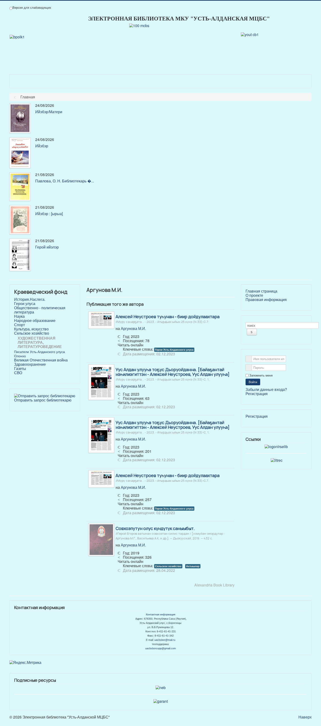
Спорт (19, 325)
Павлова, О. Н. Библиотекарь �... (64, 181)
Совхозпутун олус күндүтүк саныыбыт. (170, 532)
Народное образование (34, 320)
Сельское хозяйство (31, 333)
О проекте (254, 295)
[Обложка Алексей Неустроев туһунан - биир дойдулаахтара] (101, 319)
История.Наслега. (29, 299)
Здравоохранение (30, 364)
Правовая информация (266, 299)
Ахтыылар (193, 566)
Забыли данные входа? (266, 389)
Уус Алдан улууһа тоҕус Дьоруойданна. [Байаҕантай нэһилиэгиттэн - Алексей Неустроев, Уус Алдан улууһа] (173, 374)
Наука (19, 316)
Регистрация (257, 393)
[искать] (252, 332)
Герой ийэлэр (47, 247)
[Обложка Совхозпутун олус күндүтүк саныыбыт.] (101, 539)
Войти (253, 382)
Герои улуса (24, 303)
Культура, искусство (31, 329)
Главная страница (261, 291)
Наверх (305, 717)
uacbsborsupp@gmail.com (160, 648)
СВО (18, 373)
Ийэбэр (41, 145)
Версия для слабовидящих (31, 7)
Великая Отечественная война (41, 360)
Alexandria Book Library (214, 585)
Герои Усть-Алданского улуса (174, 349)
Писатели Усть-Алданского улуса (39, 351)
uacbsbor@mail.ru (164, 639)
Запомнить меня (261, 375)
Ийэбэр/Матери (48, 111)
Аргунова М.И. (133, 328)
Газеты (20, 368)
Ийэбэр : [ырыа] (49, 213)
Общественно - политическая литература (39, 310)
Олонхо (20, 355)
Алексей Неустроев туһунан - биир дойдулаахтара (167, 319)
